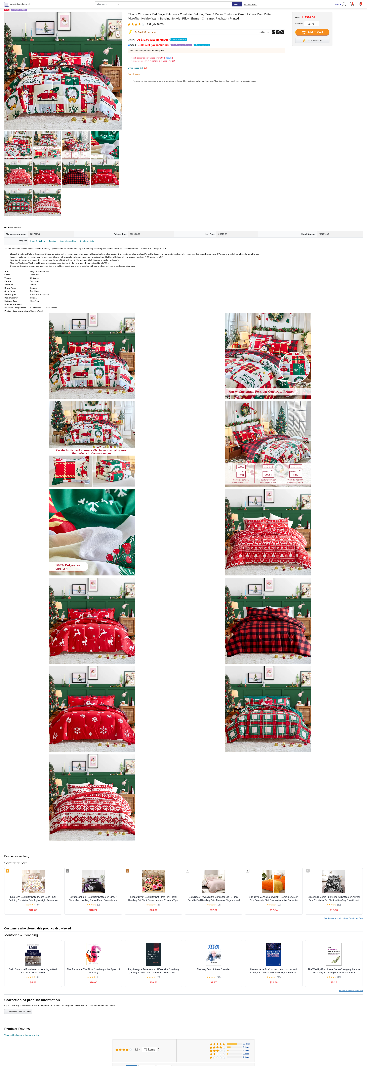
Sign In (338, 4)
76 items (149, 1049)
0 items (246, 1057)
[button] (361, 4)
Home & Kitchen (37, 241)
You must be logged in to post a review (21, 1035)
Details (168, 58)
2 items (246, 1050)
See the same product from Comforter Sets (343, 918)
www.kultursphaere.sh (20, 4)
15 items (246, 1044)
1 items (246, 1054)
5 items (246, 1047)
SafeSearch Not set (250, 4)
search (237, 4)
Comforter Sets (87, 241)
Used (169, 44)
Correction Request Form (19, 1011)
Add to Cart (315, 32)
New (158, 39)
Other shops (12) (138, 68)
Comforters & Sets (68, 241)
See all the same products (351, 990)
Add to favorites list (314, 41)
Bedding (52, 241)
